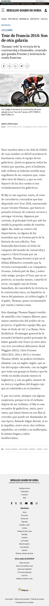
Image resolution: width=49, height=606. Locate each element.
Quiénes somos (24, 488)
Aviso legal (9, 599)
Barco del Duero (27, 4)
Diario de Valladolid (24, 569)
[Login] (46, 10)
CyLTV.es (24, 575)
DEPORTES (34, 19)
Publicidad (24, 491)
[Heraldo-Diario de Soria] (24, 10)
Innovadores (24, 547)
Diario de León (24, 563)
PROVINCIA (13, 19)
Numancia (24, 519)
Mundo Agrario (24, 544)
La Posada (24, 541)
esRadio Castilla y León (24, 579)
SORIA (4, 19)
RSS (24, 498)
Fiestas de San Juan (24, 531)
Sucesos (24, 538)
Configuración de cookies (24, 602)
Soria (24, 512)
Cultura (24, 528)
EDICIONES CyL (40, 1)
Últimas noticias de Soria (24, 553)
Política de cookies (37, 599)
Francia (32, 449)
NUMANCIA (24, 19)
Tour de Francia (11, 449)
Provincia (24, 515)
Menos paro (15, 4)
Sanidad (24, 534)
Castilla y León (24, 525)
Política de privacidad (21, 599)
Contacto (24, 495)
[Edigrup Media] (24, 590)
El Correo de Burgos (24, 572)
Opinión (24, 550)
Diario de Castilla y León (24, 566)
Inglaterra (23, 449)
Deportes (6, 25)
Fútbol (39, 449)
